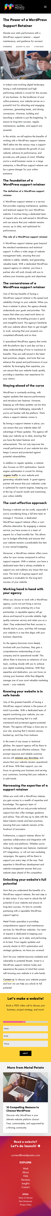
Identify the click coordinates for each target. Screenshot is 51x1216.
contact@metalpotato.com (25, 1155)
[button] (45, 7)
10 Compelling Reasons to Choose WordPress (22, 1108)
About (25, 1172)
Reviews (25, 1180)
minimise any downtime (26, 758)
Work (25, 1168)
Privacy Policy (25, 1204)
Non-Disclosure (25, 1201)
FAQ (25, 1176)
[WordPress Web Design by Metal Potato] (14, 6)
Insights (25, 1183)
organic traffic (10, 475)
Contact (25, 1187)
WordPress (7, 46)
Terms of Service (26, 1197)
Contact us (8, 979)
